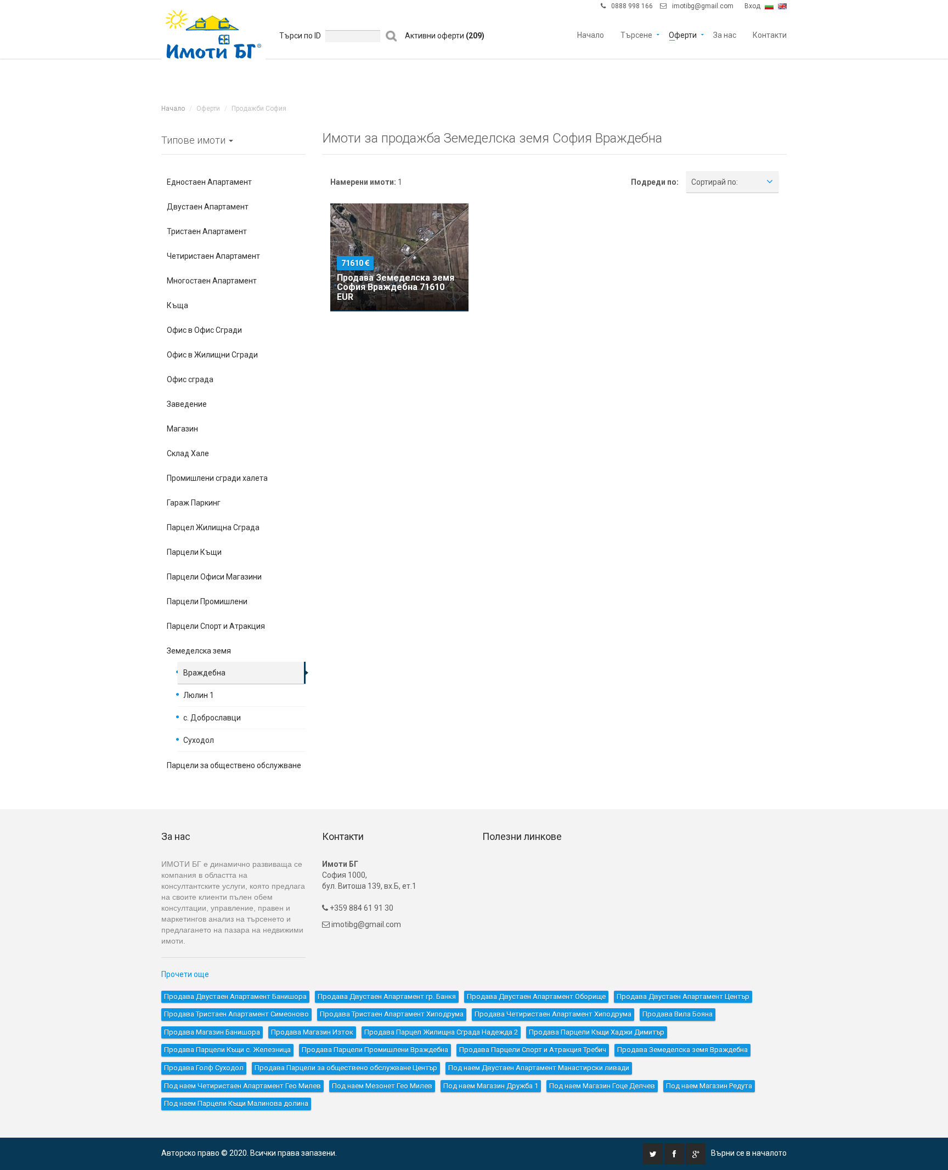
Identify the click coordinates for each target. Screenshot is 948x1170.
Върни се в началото (749, 1153)
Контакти (770, 34)
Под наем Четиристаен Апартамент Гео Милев (242, 1086)
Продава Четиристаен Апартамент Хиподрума (553, 1014)
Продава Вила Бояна (677, 1014)
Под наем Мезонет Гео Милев (382, 1086)
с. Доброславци (212, 717)
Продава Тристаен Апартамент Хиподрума (392, 1014)
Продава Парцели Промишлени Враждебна (375, 1050)
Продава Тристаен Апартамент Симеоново (236, 1014)
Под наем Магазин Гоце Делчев (602, 1086)
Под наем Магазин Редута (709, 1086)
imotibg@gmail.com (702, 6)
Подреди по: (655, 182)
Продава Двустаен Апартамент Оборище (536, 996)
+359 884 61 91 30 (360, 908)
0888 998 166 (632, 6)
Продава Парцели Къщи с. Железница (227, 1050)
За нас (724, 34)
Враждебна (204, 672)
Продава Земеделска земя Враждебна (682, 1050)
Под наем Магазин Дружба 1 (490, 1086)
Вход (752, 6)
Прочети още (185, 974)
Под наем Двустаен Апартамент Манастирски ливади (538, 1068)
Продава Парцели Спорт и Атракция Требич (532, 1050)
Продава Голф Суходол (204, 1068)
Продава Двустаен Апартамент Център (683, 996)
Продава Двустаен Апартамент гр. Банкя (387, 996)
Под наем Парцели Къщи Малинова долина (236, 1103)
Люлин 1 (198, 695)
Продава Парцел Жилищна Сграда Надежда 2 (441, 1032)
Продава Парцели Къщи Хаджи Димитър (596, 1032)
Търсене (636, 34)
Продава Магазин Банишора (212, 1032)
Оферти (683, 34)
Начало (590, 34)
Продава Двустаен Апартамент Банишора (235, 996)
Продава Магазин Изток (312, 1032)
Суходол (198, 740)
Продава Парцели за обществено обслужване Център (346, 1068)
